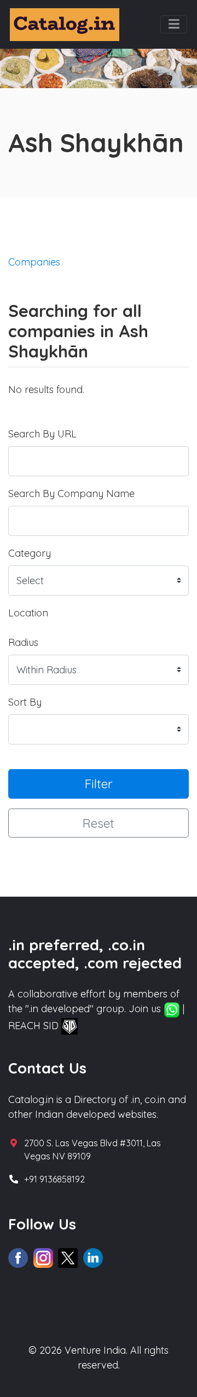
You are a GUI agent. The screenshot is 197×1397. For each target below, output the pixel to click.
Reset (98, 823)
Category (29, 553)
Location (28, 613)
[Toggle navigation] (173, 24)
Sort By (25, 702)
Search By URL (42, 434)
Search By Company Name (71, 493)
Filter (99, 784)
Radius (23, 642)
